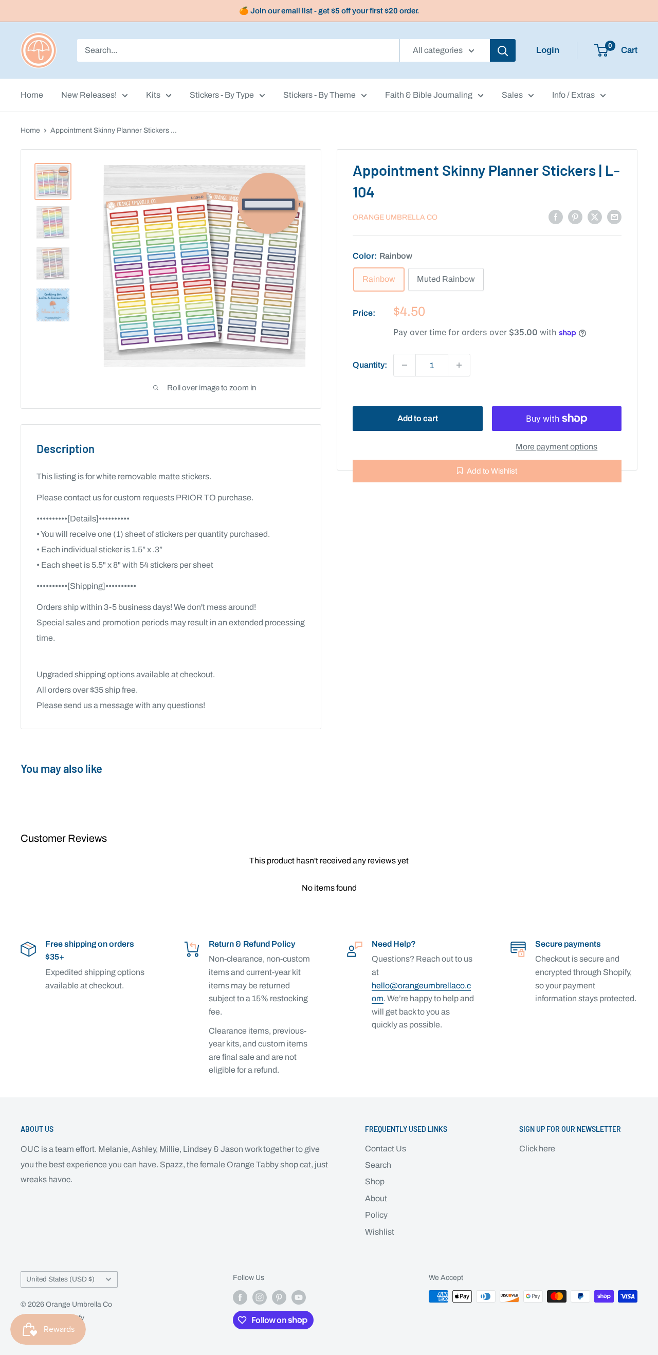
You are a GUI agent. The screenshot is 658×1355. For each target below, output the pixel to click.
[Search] (503, 50)
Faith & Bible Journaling (428, 95)
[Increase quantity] (459, 365)
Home (32, 95)
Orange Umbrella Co (395, 217)
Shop (375, 1181)
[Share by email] (614, 216)
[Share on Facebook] (556, 216)
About (376, 1198)
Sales (512, 95)
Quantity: (370, 364)
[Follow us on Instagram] (259, 1297)
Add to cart (417, 418)
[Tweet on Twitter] (595, 216)
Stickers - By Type (222, 95)
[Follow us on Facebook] (240, 1297)
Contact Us (385, 1148)
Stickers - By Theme (319, 95)
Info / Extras (573, 95)
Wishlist (379, 1231)
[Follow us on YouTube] (298, 1297)
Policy (376, 1215)
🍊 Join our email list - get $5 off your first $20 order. (329, 11)
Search (378, 1165)
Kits (153, 95)
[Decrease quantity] (404, 365)
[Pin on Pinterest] (575, 216)
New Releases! (89, 95)
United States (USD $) (60, 1279)
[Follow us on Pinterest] (279, 1297)
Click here (537, 1148)
